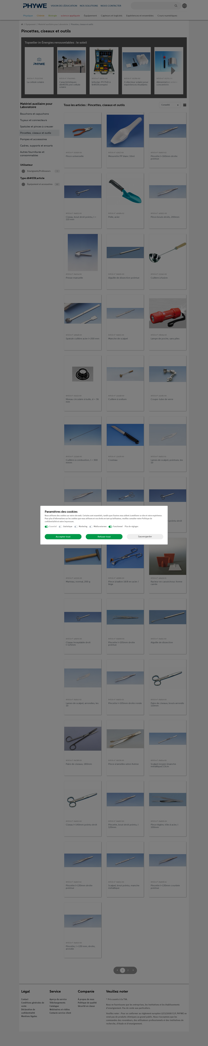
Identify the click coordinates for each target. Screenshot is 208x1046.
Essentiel (53, 527)
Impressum (69, 522)
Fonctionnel (118, 527)
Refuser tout (104, 536)
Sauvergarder (145, 536)
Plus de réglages (131, 527)
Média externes (100, 527)
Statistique (67, 527)
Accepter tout (63, 536)
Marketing (83, 527)
